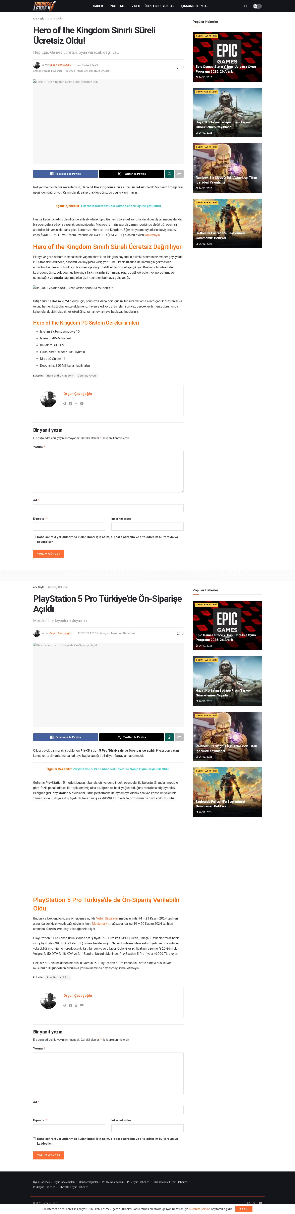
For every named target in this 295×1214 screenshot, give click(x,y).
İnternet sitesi (121, 519)
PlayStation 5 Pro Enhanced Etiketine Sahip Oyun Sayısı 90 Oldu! (121, 769)
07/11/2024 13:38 (88, 64)
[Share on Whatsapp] (169, 174)
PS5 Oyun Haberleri (138, 1182)
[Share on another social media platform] (179, 174)
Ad (36, 500)
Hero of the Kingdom (60, 375)
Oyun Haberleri (55, 18)
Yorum (39, 447)
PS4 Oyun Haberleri (44, 1187)
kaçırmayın (152, 235)
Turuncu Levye (50, 1203)
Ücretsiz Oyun (87, 375)
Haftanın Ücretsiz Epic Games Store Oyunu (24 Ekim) (121, 206)
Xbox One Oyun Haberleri (74, 1187)
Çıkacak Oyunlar (195, 6)
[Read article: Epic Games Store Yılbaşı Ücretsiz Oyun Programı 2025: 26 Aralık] (227, 57)
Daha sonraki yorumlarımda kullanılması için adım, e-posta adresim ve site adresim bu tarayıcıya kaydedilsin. (107, 539)
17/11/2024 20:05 (88, 633)
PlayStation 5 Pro (58, 977)
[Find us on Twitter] (254, 1203)
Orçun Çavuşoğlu (60, 64)
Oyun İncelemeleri (64, 1182)
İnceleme (117, 6)
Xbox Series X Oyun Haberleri (170, 1182)
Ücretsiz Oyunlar (159, 6)
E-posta (40, 519)
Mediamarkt (100, 924)
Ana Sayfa (38, 18)
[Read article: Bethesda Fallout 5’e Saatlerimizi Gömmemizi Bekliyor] (227, 223)
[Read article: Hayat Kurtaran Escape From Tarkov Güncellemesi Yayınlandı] (227, 112)
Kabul (243, 1209)
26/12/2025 (205, 77)
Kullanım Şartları (199, 1209)
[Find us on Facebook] (244, 1203)
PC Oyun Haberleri (76, 70)
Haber (98, 6)
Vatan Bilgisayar (107, 918)
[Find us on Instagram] (248, 1203)
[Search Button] (245, 6)
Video (135, 6)
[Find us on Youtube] (260, 1203)
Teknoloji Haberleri (58, 587)
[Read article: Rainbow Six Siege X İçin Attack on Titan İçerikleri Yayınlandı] (227, 168)
